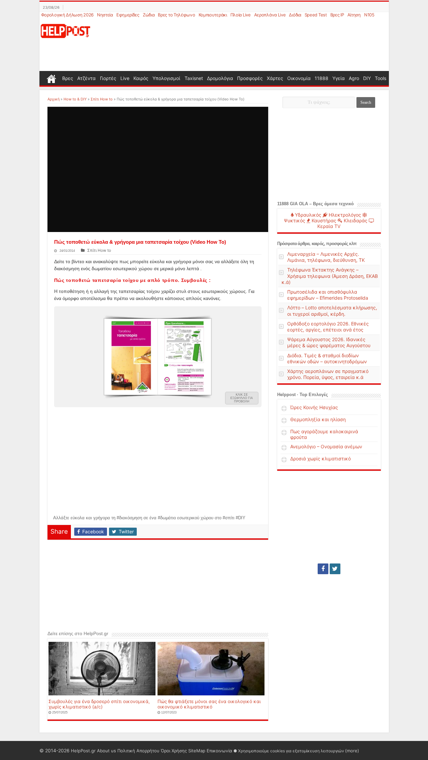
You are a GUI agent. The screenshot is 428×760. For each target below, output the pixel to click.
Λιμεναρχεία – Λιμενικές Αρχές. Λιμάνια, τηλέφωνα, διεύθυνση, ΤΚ (326, 257)
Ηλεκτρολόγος (344, 215)
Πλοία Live (240, 14)
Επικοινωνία (219, 750)
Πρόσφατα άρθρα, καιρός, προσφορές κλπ (316, 243)
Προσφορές (250, 78)
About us (106, 750)
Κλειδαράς (354, 220)
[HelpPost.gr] (65, 30)
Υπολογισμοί (166, 78)
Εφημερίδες (127, 14)
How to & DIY (75, 99)
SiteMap (196, 750)
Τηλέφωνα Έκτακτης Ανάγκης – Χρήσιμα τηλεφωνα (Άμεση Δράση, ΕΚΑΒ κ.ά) (330, 276)
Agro (354, 78)
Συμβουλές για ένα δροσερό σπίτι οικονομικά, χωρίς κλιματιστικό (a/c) (99, 704)
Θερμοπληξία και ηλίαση (318, 419)
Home (51, 78)
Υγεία (338, 78)
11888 (321, 78)
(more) (352, 750)
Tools (380, 78)
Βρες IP (337, 14)
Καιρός (140, 78)
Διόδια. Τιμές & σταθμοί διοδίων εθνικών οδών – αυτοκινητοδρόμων (327, 358)
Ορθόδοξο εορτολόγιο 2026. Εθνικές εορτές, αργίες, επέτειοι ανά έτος (328, 326)
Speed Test (316, 14)
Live (124, 78)
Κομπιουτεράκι (213, 14)
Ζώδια (149, 14)
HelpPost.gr (83, 750)
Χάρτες (275, 78)
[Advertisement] (246, 45)
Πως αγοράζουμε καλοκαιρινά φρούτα (324, 434)
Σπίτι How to (102, 99)
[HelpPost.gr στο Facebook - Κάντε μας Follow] (323, 568)
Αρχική (53, 99)
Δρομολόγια (220, 78)
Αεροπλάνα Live (270, 14)
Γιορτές (108, 78)
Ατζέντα (86, 78)
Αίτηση (354, 14)
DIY (367, 78)
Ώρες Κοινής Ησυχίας (314, 407)
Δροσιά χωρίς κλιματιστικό (320, 458)
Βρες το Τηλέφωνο (176, 14)
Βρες (67, 78)
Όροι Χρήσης (174, 750)
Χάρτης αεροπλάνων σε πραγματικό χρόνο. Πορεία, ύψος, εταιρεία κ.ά (327, 374)
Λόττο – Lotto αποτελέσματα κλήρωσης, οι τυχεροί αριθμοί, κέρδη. (332, 310)
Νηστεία (105, 14)
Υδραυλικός (307, 215)
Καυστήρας (323, 220)
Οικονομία (299, 78)
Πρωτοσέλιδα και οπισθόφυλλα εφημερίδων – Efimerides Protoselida (327, 295)
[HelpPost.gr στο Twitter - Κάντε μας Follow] (335, 568)
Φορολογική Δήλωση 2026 (67, 14)
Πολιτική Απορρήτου (138, 750)
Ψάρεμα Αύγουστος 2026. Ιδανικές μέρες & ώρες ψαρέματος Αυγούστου (328, 342)
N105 (369, 14)
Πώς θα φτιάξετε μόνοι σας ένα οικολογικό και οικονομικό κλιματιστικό (209, 704)
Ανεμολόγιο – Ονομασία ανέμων (326, 446)
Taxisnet (194, 78)
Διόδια (295, 14)
